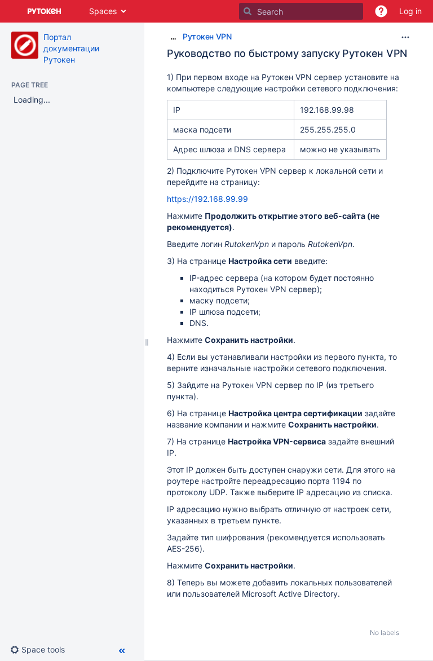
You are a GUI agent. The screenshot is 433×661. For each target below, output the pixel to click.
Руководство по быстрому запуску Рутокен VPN (287, 53)
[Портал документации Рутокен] (24, 45)
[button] (381, 11)
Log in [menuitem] (410, 11)
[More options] (405, 37)
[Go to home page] (44, 11)
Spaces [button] (103, 11)
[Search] (247, 11)
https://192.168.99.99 (207, 199)
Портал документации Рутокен (71, 48)
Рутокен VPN (207, 36)
